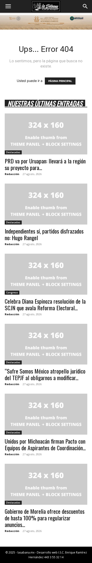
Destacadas (13, 152)
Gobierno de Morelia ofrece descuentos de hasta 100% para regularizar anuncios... (44, 518)
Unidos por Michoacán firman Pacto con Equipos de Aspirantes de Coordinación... (45, 444)
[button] (8, 6)
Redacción (12, 174)
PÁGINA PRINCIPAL (60, 81)
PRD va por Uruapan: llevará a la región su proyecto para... (45, 164)
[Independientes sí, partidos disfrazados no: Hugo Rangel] (46, 204)
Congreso (12, 292)
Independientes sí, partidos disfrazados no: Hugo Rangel (44, 234)
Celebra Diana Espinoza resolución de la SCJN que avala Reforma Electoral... (45, 304)
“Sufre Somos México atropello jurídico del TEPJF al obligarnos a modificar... (45, 374)
